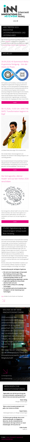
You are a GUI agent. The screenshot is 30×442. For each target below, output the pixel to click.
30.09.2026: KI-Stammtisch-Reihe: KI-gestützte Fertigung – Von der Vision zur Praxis (15, 64)
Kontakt (13, 437)
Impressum (19, 437)
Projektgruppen (22, 45)
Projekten (13, 45)
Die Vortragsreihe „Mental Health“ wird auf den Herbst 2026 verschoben (15, 179)
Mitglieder (7, 41)
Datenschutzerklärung (6, 439)
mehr (15, 102)
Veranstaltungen (7, 45)
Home (7, 437)
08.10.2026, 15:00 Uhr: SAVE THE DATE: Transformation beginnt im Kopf (14, 111)
